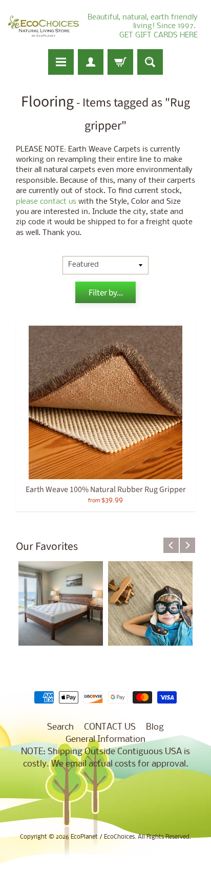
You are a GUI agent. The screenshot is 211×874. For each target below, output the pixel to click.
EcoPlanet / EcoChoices (103, 837)
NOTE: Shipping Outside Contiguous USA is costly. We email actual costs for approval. (105, 758)
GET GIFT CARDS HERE (158, 35)
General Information (105, 739)
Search (60, 727)
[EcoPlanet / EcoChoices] (43, 26)
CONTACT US (110, 727)
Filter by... (106, 293)
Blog (155, 727)
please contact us (46, 202)
